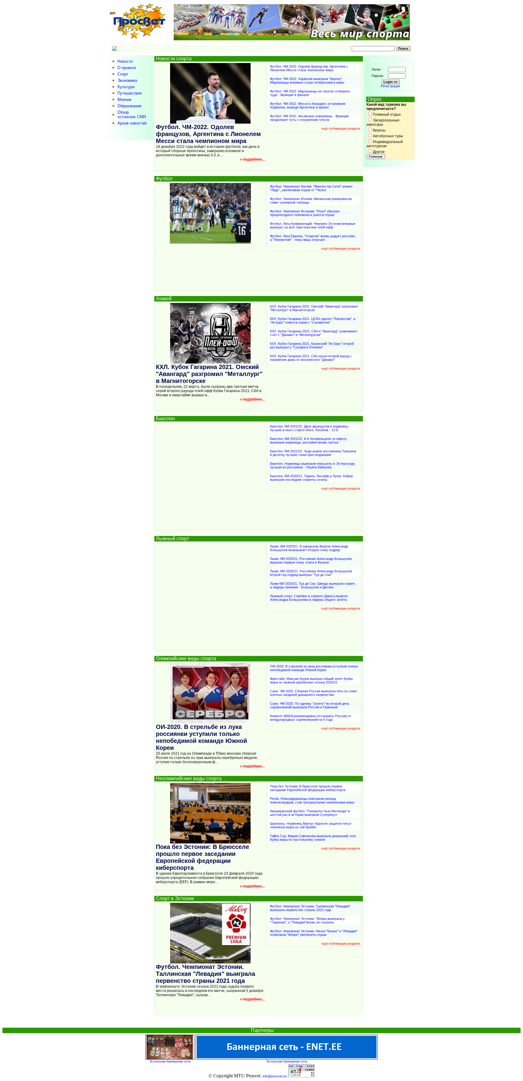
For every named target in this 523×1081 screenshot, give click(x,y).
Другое (379, 152)
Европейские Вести (287, 48)
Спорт (240, 48)
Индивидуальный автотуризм (385, 144)
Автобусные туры (388, 136)
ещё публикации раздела (340, 128)
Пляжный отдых (387, 114)
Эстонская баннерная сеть (170, 1061)
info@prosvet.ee (275, 1076)
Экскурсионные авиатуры (383, 122)
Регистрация (390, 86)
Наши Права (203, 48)
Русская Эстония (148, 48)
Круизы (379, 130)
